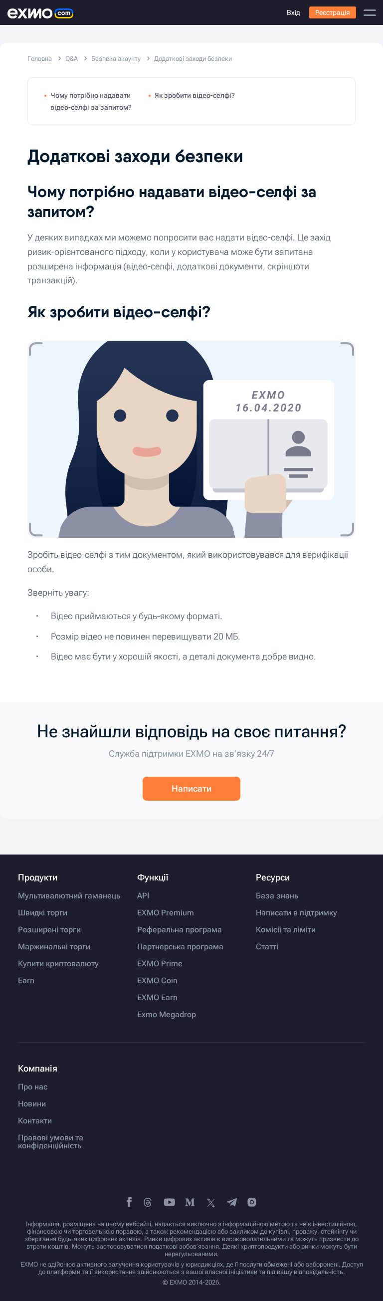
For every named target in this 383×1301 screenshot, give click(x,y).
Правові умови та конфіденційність (50, 1142)
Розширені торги (49, 930)
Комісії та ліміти (286, 930)
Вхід (293, 12)
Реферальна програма (179, 930)
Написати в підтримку (296, 913)
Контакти (35, 1121)
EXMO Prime (160, 964)
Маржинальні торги (54, 947)
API (143, 896)
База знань (277, 896)
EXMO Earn (157, 998)
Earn (26, 981)
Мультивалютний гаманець (69, 896)
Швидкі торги (42, 913)
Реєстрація (332, 12)
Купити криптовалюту (58, 964)
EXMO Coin (157, 981)
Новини (32, 1104)
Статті (267, 947)
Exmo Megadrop (166, 1015)
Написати (191, 788)
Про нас (32, 1087)
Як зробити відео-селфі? (195, 95)
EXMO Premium (165, 913)
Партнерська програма (180, 947)
